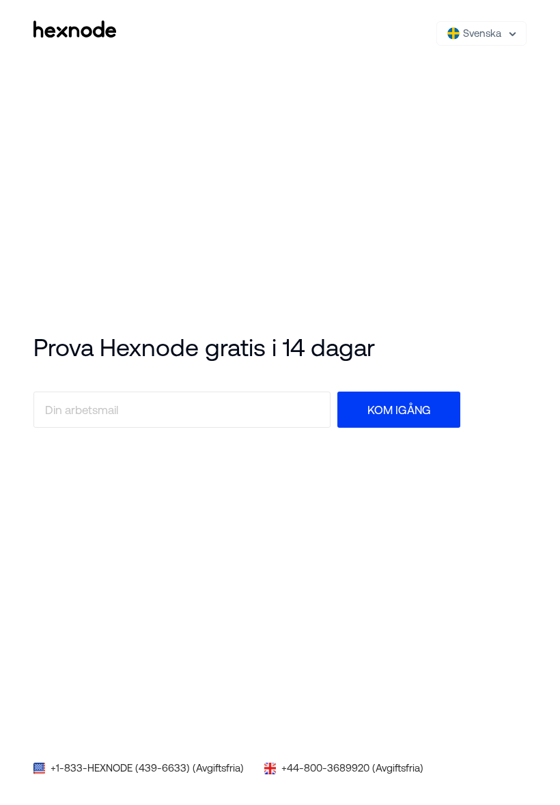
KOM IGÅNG (399, 410)
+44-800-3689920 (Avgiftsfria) (352, 768)
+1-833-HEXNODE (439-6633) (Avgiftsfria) (147, 768)
